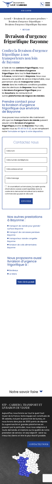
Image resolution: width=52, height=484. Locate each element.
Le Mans (13, 274)
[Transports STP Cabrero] (14, 4)
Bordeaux (13, 270)
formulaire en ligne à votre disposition (25, 131)
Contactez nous (38, 444)
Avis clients (26, 10)
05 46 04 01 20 (42, 4)
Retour (26, 29)
